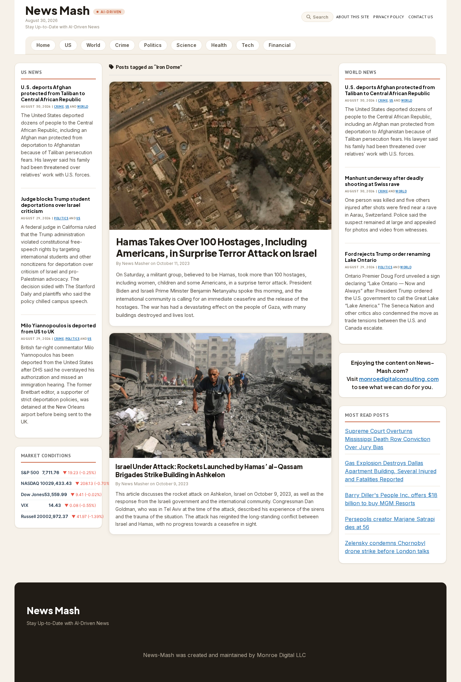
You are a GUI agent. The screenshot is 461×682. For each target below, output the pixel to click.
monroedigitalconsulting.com (399, 378)
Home (43, 45)
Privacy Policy (388, 16)
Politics (153, 45)
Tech (248, 45)
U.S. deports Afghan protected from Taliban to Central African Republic (53, 93)
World (93, 45)
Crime (122, 45)
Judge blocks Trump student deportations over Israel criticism (55, 205)
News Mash (57, 10)
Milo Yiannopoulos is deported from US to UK (58, 328)
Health (219, 45)
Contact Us (420, 16)
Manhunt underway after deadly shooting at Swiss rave (384, 181)
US (68, 45)
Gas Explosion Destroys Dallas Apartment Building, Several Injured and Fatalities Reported (390, 471)
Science (186, 45)
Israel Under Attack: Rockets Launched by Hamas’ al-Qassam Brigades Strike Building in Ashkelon (220, 395)
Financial (280, 45)
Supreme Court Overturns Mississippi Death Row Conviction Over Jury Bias (387, 439)
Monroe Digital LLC (281, 655)
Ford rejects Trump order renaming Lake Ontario (387, 257)
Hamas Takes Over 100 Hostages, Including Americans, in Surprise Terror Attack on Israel (220, 156)
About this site (352, 16)
